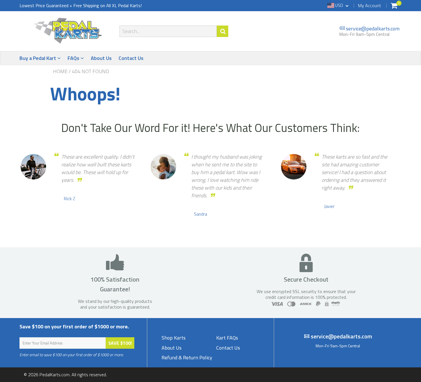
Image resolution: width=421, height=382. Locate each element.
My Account (369, 5)
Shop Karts (174, 338)
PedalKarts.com (55, 374)
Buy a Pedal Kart (38, 58)
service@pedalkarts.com (372, 28)
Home (60, 71)
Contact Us (131, 58)
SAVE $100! (120, 343)
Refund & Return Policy (187, 357)
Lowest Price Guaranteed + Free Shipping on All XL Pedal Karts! (80, 5)
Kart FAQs (227, 338)
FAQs (74, 58)
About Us (101, 58)
